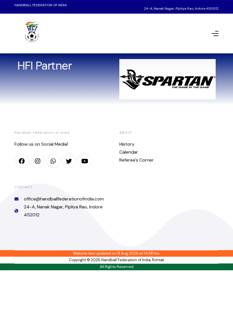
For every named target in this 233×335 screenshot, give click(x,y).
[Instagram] (37, 161)
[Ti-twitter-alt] (69, 161)
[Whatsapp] (53, 161)
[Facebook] (21, 161)
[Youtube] (85, 161)
